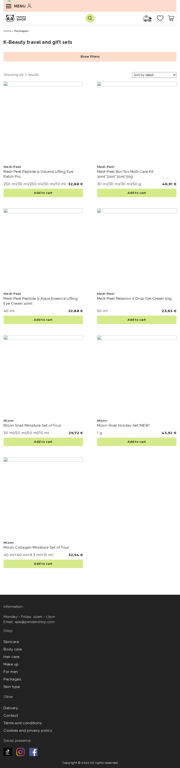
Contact (11, 715)
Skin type (12, 687)
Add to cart (43, 193)
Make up (11, 664)
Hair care (11, 657)
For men (11, 672)
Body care (13, 649)
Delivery (11, 708)
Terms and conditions (22, 723)
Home (7, 31)
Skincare (11, 642)
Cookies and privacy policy (28, 730)
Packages (12, 679)
